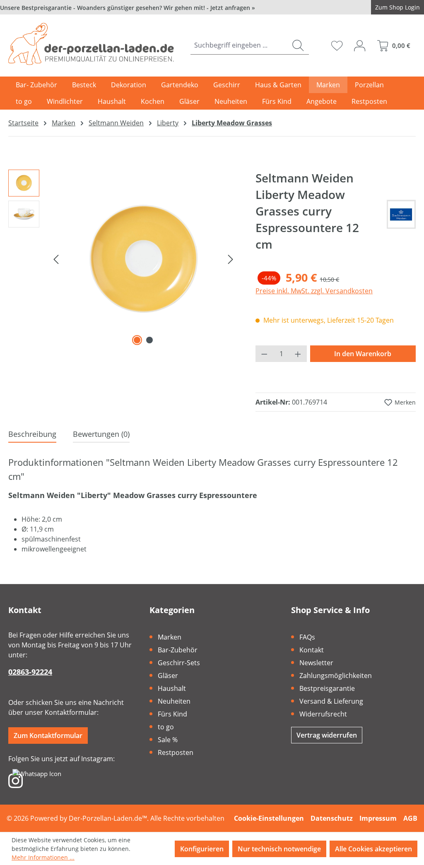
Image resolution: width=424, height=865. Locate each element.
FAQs (307, 637)
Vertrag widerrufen (326, 735)
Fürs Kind (172, 714)
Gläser (168, 675)
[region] (123, 258)
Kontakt (311, 649)
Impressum (378, 818)
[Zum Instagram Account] (15, 780)
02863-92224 (30, 672)
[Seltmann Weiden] (401, 214)
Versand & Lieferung (331, 701)
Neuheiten (174, 701)
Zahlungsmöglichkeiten (335, 675)
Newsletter (316, 662)
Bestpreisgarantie (327, 688)
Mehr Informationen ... (43, 857)
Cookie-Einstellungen (269, 818)
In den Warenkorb (362, 353)
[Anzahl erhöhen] (298, 353)
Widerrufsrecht (323, 714)
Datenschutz (332, 818)
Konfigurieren (202, 848)
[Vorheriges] (56, 258)
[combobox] (238, 45)
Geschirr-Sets (179, 662)
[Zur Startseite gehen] (91, 44)
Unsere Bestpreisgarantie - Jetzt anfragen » (127, 8)
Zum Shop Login (397, 7)
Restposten (175, 752)
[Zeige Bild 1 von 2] (137, 340)
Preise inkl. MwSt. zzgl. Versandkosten (314, 290)
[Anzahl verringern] (264, 353)
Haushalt (172, 688)
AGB (410, 818)
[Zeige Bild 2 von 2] (149, 340)
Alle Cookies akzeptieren (373, 848)
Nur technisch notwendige (279, 848)
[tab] (32, 435)
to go (166, 726)
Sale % (168, 739)
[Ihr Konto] (359, 45)
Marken (169, 637)
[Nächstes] (230, 258)
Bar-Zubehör (178, 649)
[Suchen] (298, 45)
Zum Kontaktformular (48, 735)
